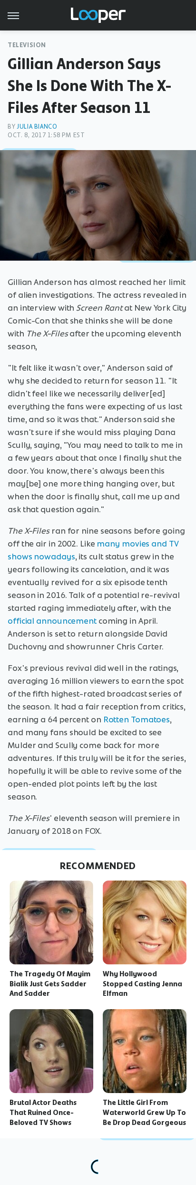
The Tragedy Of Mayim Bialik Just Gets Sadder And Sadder (50, 984)
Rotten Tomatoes (136, 719)
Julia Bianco (37, 126)
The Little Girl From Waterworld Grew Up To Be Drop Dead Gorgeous (144, 1112)
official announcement (52, 621)
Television (27, 45)
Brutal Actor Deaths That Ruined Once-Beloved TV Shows (43, 1112)
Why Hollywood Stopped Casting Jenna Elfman (142, 984)
